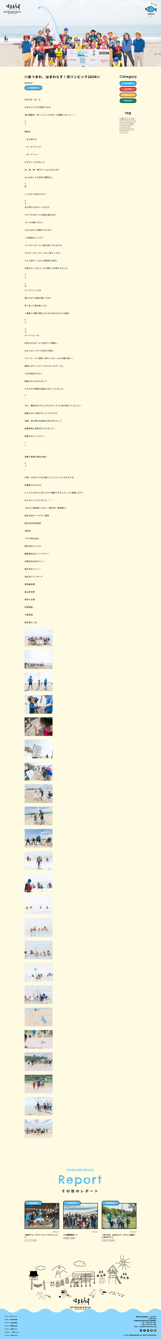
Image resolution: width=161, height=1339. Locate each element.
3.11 (127, 118)
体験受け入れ (128, 95)
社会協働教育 (128, 89)
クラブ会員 (130, 124)
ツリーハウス (123, 132)
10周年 (122, 118)
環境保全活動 (128, 101)
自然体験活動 (33, 88)
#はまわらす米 (105, 1240)
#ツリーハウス (28, 1240)
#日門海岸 (72, 1238)
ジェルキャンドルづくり (126, 129)
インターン (123, 121)
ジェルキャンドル (125, 126)
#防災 (34, 1240)
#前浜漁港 (66, 1238)
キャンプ (122, 124)
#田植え (112, 1240)
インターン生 (131, 121)
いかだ (132, 118)
